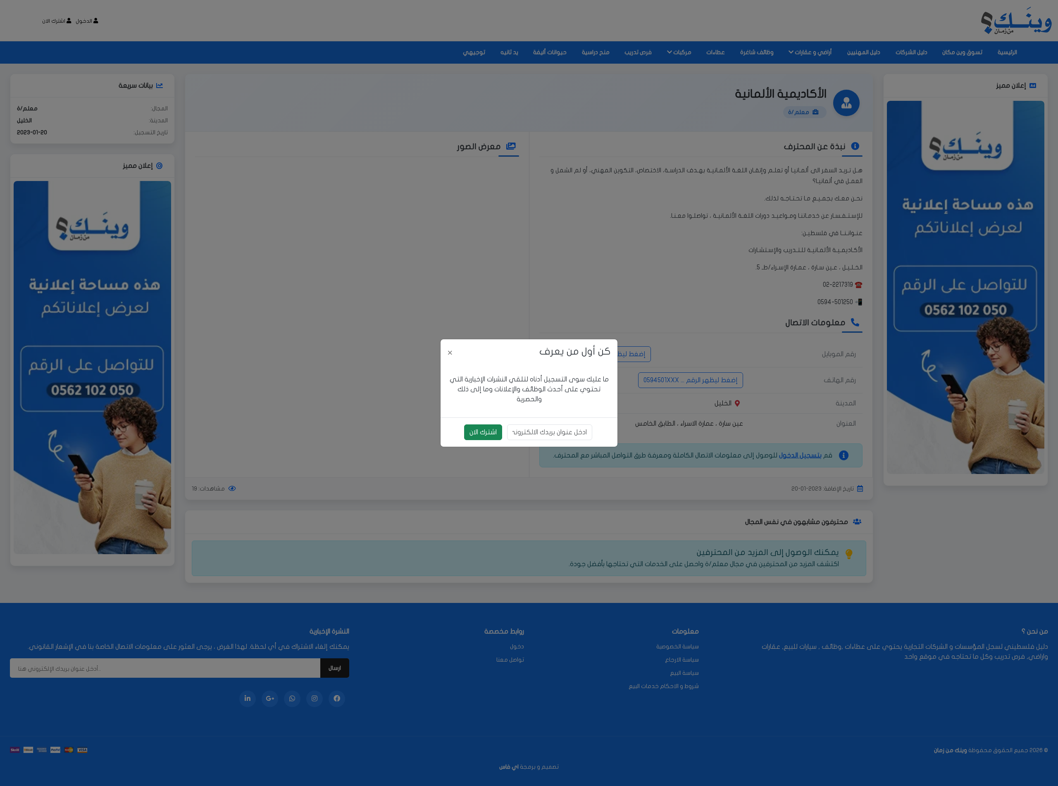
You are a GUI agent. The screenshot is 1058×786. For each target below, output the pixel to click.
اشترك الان (483, 432)
